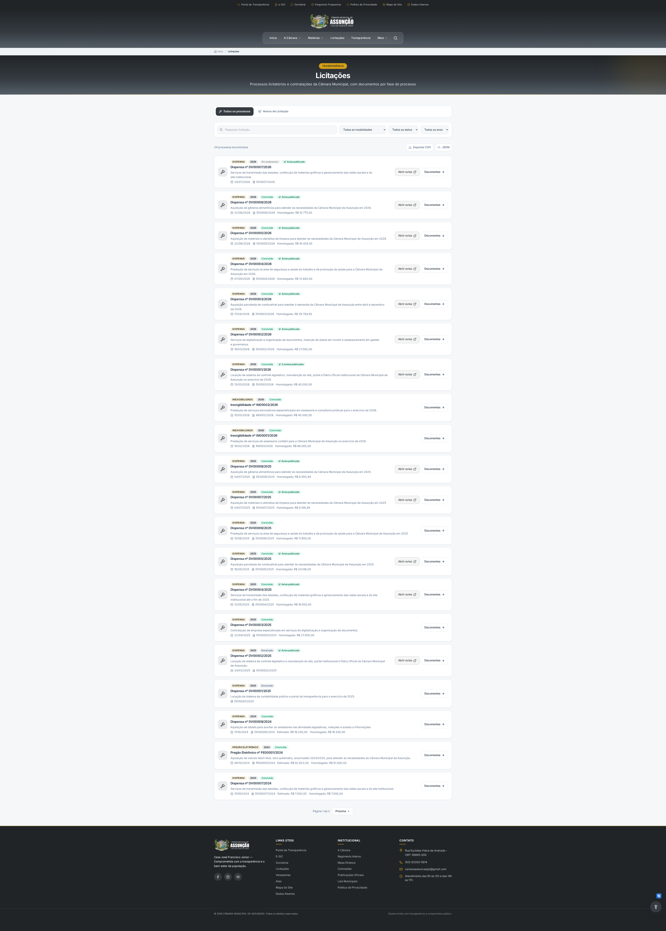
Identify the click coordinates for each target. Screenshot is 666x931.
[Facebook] (218, 877)
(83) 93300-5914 (416, 862)
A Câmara (290, 38)
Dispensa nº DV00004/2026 (251, 264)
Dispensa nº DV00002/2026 (250, 334)
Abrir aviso (405, 172)
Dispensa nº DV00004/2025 (251, 589)
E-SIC (279, 856)
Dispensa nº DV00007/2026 (250, 167)
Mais (381, 38)
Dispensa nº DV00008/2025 (250, 466)
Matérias (314, 38)
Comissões (345, 868)
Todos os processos (236, 111)
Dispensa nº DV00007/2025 (250, 497)
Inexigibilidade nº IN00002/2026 (254, 405)
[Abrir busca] (395, 38)
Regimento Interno (349, 856)
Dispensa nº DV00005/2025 (250, 559)
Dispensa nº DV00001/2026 (250, 369)
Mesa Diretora (347, 862)
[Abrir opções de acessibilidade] (655, 906)
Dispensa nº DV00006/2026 (250, 202)
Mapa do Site (284, 887)
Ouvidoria (282, 862)
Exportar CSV (422, 147)
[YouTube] (238, 877)
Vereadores (283, 875)
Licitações (337, 38)
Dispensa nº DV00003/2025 (250, 625)
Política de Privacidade (352, 887)
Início (273, 38)
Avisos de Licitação (275, 111)
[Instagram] (228, 877)
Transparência (360, 38)
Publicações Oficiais (351, 875)
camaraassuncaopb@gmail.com (425, 869)
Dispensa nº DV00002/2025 (250, 656)
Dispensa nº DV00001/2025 (250, 691)
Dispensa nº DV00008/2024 (251, 721)
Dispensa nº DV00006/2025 (250, 528)
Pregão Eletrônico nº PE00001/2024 (256, 752)
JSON (446, 147)
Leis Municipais (347, 881)
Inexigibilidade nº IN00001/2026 (253, 435)
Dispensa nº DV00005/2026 (250, 233)
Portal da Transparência (291, 850)
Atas (278, 881)
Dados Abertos (285, 893)
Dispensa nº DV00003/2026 (250, 299)
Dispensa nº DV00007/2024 (250, 783)
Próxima (340, 811)
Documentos (432, 172)
